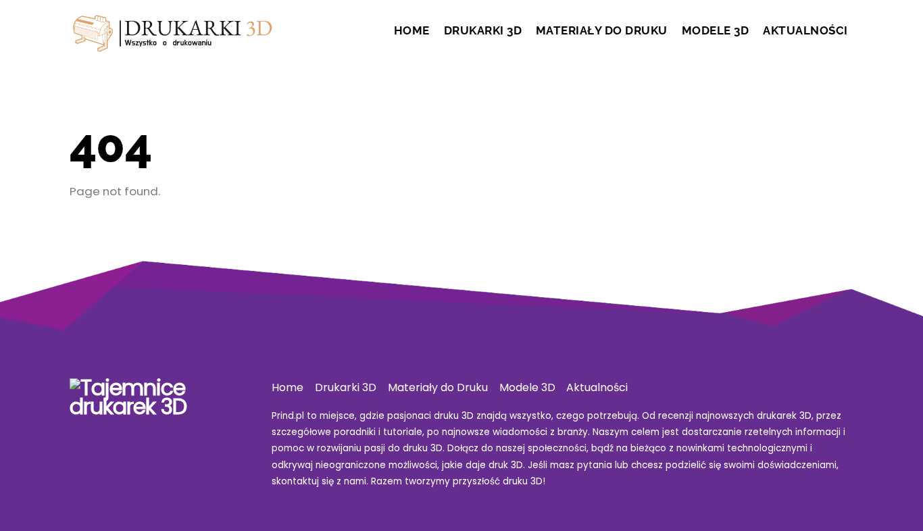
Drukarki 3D (483, 30)
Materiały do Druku (602, 30)
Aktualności (805, 30)
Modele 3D (715, 30)
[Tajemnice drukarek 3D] (171, 44)
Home (412, 30)
